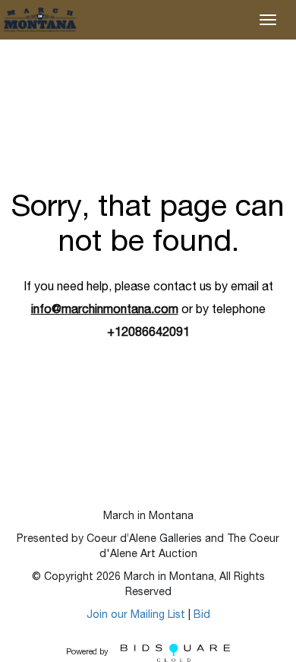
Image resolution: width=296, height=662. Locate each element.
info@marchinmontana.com (104, 311)
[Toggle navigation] (268, 20)
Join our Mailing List (136, 615)
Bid (202, 615)
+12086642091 (148, 334)
